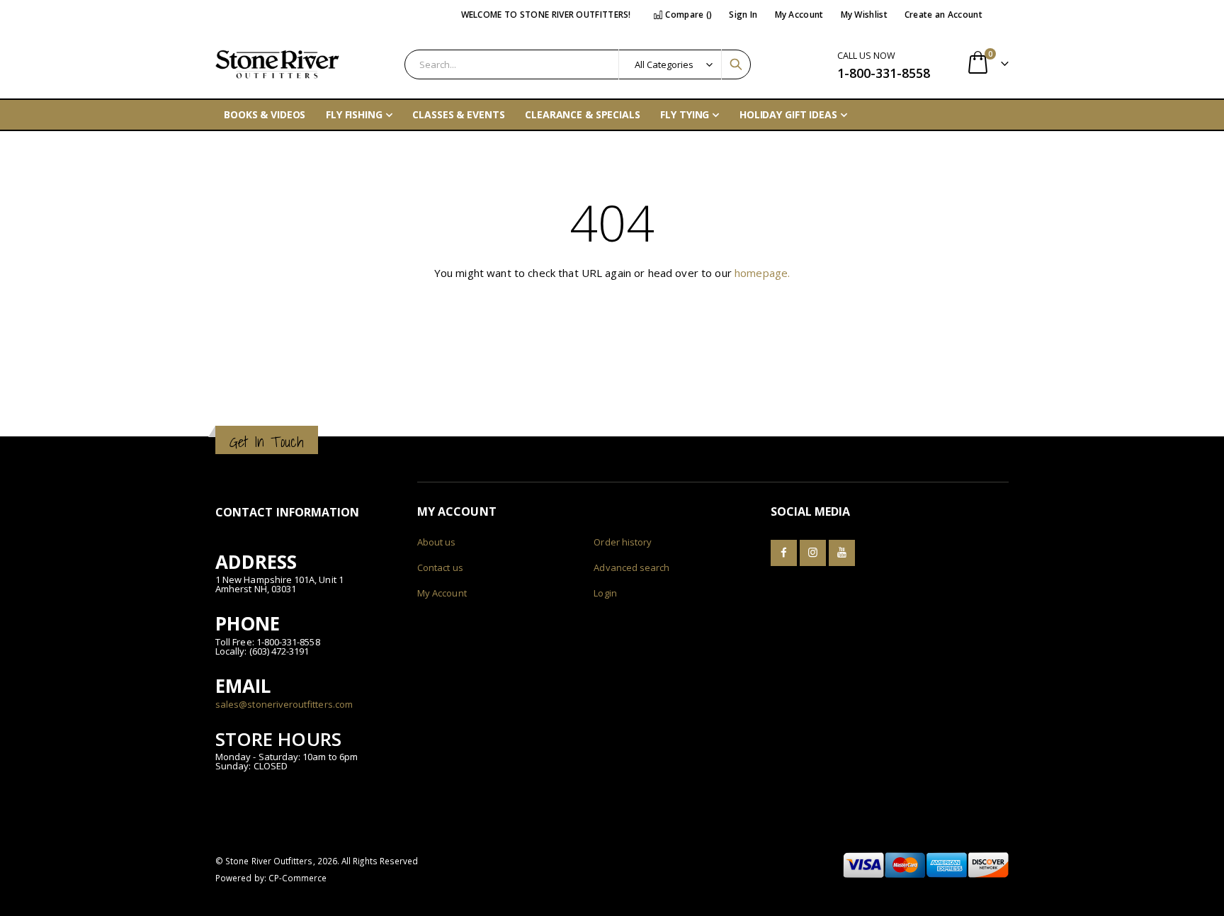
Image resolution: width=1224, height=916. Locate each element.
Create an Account (943, 15)
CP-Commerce (297, 877)
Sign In (743, 15)
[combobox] (577, 64)
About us (436, 542)
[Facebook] (784, 553)
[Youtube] (842, 553)
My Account (799, 15)
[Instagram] (813, 553)
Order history (623, 542)
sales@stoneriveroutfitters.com (284, 704)
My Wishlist (864, 15)
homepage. (762, 273)
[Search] (735, 64)
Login (605, 593)
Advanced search (631, 567)
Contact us (440, 567)
